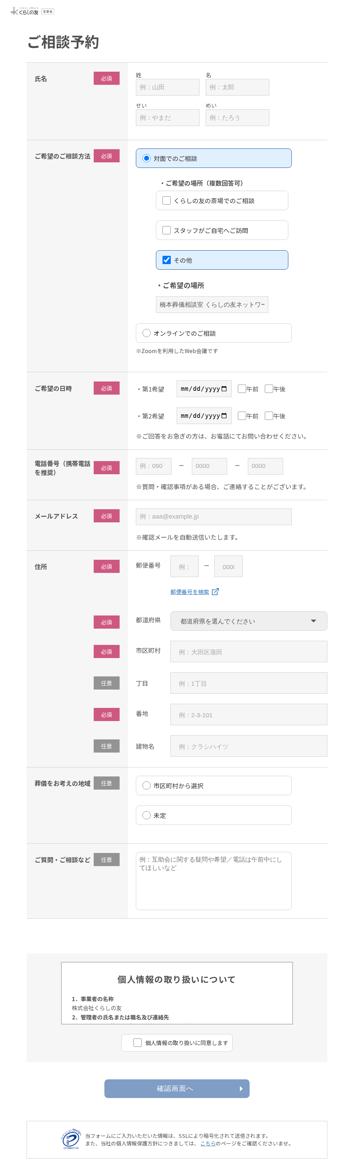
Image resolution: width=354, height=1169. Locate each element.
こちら (208, 1143)
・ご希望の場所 (180, 285)
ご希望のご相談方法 (63, 155)
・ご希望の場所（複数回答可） (202, 182)
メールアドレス (56, 515)
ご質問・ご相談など (63, 859)
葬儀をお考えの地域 (63, 783)
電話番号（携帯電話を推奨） (63, 468)
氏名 (41, 78)
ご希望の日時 (53, 388)
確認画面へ (175, 1088)
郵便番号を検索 (189, 591)
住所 (41, 566)
